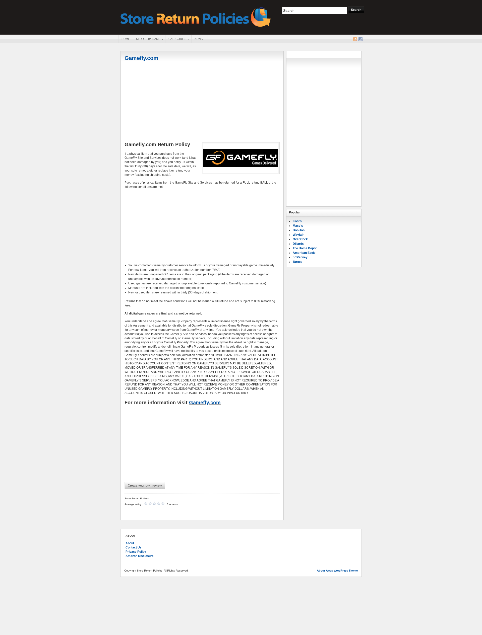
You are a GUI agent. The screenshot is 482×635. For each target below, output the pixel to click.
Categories (175, 39)
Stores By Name (146, 39)
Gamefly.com (141, 58)
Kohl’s (297, 221)
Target (297, 262)
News (197, 39)
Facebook (360, 39)
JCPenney (300, 257)
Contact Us (134, 547)
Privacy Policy (136, 551)
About (130, 543)
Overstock (300, 239)
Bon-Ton (299, 230)
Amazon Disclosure (140, 556)
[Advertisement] (202, 102)
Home (126, 38)
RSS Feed (355, 39)
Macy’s (298, 225)
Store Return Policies (195, 16)
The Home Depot (305, 248)
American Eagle (304, 253)
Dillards (298, 244)
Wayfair (298, 234)
